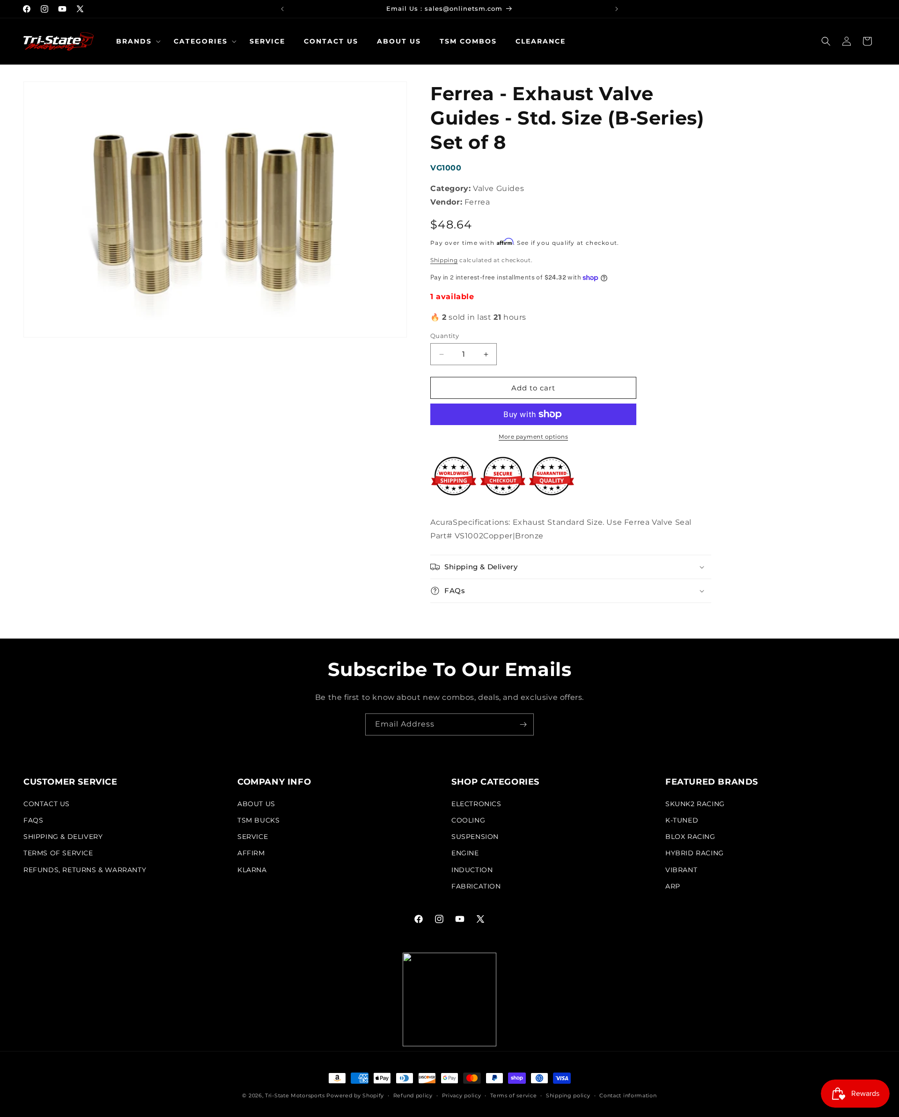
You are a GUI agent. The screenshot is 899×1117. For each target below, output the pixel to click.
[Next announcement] (616, 9)
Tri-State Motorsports (295, 1095)
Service (252, 836)
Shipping (444, 260)
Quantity (444, 335)
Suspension (475, 836)
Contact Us (46, 804)
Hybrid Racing (694, 853)
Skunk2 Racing (695, 804)
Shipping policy (568, 1095)
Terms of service (513, 1095)
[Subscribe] (523, 724)
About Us (256, 804)
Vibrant (681, 870)
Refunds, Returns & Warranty (84, 870)
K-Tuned (681, 820)
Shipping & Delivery (63, 836)
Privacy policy (461, 1095)
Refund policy (413, 1095)
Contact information (627, 1095)
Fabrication (476, 886)
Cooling (468, 820)
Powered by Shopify (355, 1095)
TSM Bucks (258, 820)
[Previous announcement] (282, 9)
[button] (135, 41)
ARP (672, 886)
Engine (465, 853)
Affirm (251, 853)
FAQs (33, 820)
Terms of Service (58, 853)
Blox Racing (690, 836)
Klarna (252, 870)
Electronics (476, 804)
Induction (472, 870)
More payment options (533, 436)
